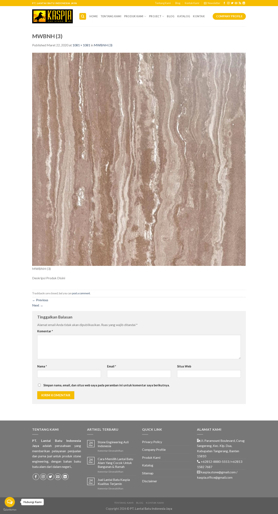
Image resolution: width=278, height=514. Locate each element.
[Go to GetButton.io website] (9, 510)
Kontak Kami (192, 3)
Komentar (45, 331)
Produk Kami (133, 16)
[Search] (82, 16)
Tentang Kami (163, 3)
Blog (177, 3)
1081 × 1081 (81, 45)
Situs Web (184, 366)
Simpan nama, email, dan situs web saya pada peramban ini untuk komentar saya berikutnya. (106, 385)
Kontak (199, 16)
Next (37, 305)
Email (111, 366)
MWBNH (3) (103, 45)
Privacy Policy (152, 442)
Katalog (183, 16)
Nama (42, 366)
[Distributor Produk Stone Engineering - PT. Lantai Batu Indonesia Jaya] (52, 16)
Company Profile (154, 449)
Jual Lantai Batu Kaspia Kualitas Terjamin (114, 481)
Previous (40, 300)
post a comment (81, 293)
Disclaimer (149, 481)
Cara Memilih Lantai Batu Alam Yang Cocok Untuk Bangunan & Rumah (115, 462)
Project (155, 16)
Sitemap (147, 473)
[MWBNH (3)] (139, 159)
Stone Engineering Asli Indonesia (113, 444)
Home (93, 16)
